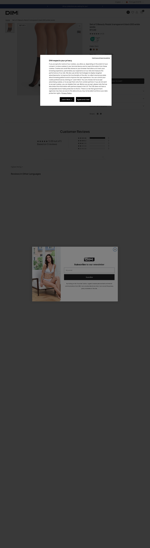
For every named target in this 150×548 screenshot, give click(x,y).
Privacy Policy (66, 93)
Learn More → (67, 99)
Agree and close (83, 99)
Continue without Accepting (101, 58)
